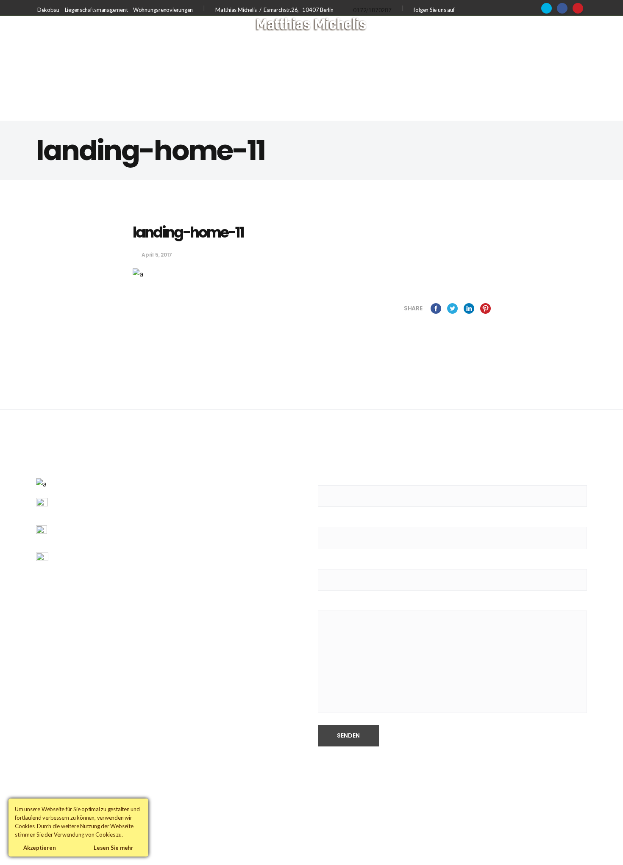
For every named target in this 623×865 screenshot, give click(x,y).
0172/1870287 (372, 10)
